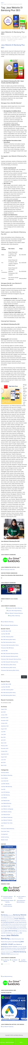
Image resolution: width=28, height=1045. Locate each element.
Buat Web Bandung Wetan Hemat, (8, 667)
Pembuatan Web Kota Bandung (19, 949)
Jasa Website (15, 37)
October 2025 (4, 723)
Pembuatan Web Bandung (8, 949)
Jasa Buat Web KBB (5, 633)
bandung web (10, 915)
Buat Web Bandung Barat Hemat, (8, 642)
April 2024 (3, 762)
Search (2, 674)
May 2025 (3, 737)
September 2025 (5, 726)
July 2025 (3, 731)
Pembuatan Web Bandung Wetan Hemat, (10, 670)
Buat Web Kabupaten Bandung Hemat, (9, 656)
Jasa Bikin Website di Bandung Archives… (8, 863)
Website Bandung (19, 952)
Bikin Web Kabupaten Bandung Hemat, (9, 653)
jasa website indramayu (11, 946)
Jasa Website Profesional (6, 820)
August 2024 (4, 756)
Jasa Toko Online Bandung (11, 928)
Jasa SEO (24, 36)
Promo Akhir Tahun (5, 831)
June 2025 (3, 734)
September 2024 (5, 754)
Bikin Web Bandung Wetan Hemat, (8, 664)
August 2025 (4, 728)
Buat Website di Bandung (6, 775)
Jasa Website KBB (21, 946)
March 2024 (3, 765)
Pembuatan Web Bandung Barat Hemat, (10, 645)
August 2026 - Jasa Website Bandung (8, 872)
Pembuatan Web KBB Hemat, (7, 647)
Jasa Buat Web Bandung (6, 786)
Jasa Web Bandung (5, 794)
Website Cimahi (4, 839)
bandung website (6, 36)
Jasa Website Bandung (6, 803)
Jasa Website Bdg (16, 941)
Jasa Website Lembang (6, 811)
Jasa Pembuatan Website (11, 927)
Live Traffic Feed (8, 846)
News (2, 825)
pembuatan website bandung (7, 952)
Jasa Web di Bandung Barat (7, 636)
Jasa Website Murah (12, 39)
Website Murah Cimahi (14, 954)
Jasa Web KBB (4, 650)
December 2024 (4, 748)
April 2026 (3, 712)
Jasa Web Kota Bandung (6, 932)
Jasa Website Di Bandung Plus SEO (13, 33)
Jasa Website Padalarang (6, 817)
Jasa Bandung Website (8, 922)
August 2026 (4, 709)
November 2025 (4, 720)
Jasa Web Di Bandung (22, 930)
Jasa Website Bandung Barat (15, 938)
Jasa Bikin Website (16, 36)
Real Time (8, 880)
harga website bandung (10, 920)
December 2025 (4, 717)
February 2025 (4, 745)
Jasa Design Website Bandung (14, 925)
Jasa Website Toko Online (6, 823)
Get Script (4, 880)
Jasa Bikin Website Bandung (20, 922)
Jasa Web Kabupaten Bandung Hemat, (9, 661)
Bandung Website (19, 915)
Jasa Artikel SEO (4, 780)
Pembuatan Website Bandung (7, 828)
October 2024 (4, 751)
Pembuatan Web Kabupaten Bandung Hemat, (11, 659)
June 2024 (3, 759)
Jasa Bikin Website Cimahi (6, 924)
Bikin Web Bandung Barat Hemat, (8, 639)
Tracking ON (12, 880)
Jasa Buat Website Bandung (17, 924)
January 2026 (4, 714)
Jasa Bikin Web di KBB (6, 631)
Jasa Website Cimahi (5, 806)
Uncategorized (4, 834)
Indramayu (17, 920)
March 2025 (3, 742)
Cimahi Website (4, 778)
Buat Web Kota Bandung (9, 918)
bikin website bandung (5, 916)
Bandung (4, 915)
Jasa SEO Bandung (6, 37)
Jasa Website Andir (5, 800)
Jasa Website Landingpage (7, 809)
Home (2, 2)
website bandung (5, 837)
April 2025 (3, 740)
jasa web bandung (11, 931)
